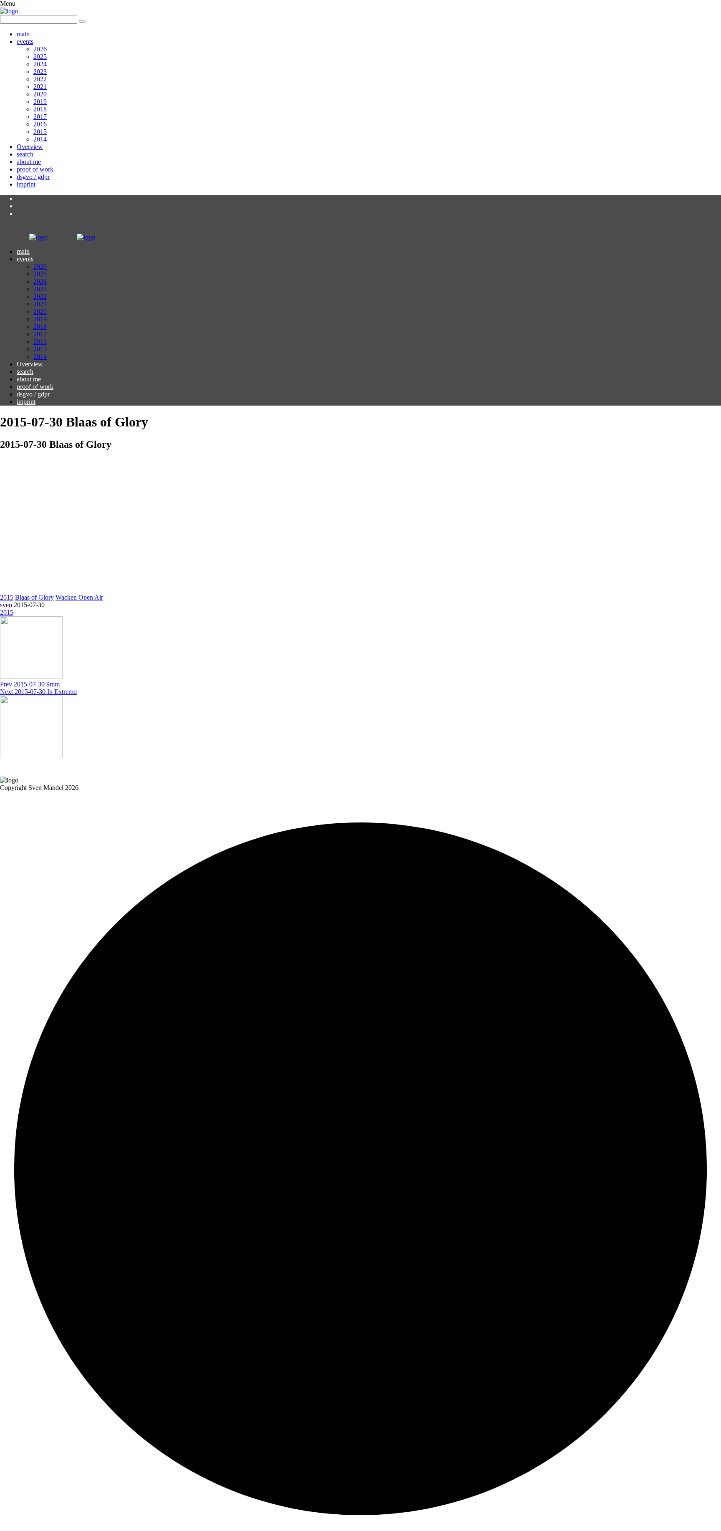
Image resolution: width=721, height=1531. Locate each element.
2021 (40, 86)
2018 (40, 109)
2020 (40, 94)
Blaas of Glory (34, 597)
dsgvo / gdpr (33, 176)
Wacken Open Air (79, 597)
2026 (40, 49)
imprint (26, 184)
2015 (40, 131)
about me (29, 161)
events (25, 41)
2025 (40, 56)
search (25, 154)
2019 (40, 101)
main (23, 34)
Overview (30, 146)
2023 (40, 71)
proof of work (35, 169)
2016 (40, 124)
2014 (40, 139)
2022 (40, 79)
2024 (40, 64)
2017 (40, 116)
